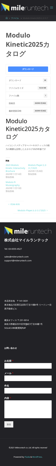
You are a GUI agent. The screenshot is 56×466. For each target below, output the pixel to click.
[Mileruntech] (25, 7)
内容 (7, 398)
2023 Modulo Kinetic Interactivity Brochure (15, 168)
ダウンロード (28, 69)
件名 (6, 385)
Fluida (27, 457)
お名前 (8, 360)
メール (8, 373)
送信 (9, 424)
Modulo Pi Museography (13, 184)
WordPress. (37, 457)
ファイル (15, 18)
